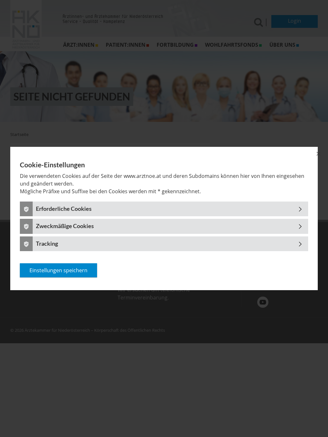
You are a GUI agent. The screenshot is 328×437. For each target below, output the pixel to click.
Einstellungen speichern (58, 270)
